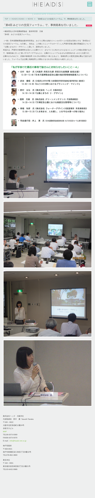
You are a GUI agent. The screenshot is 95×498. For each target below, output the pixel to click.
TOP (6, 19)
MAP (5, 432)
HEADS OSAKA (18, 19)
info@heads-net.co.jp (18, 441)
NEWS (30, 19)
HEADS (47, 4)
